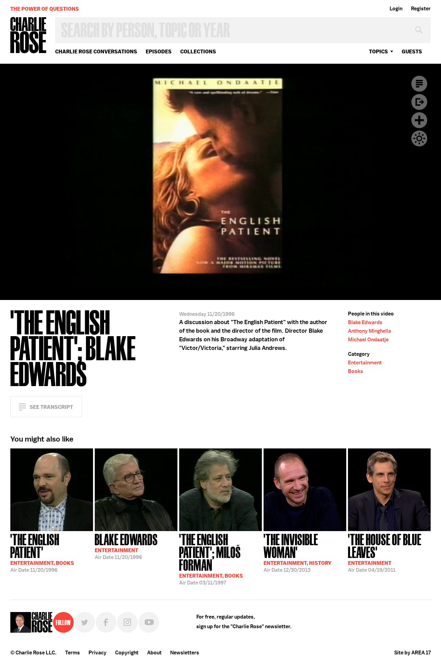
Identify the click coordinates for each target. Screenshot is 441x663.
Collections (198, 51)
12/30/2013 (297, 552)
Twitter (84, 622)
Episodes (159, 51)
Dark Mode (419, 138)
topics (378, 51)
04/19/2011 (384, 552)
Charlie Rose (28, 35)
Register (421, 8)
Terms (72, 652)
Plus (419, 120)
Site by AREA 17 (412, 652)
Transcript (419, 84)
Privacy (97, 652)
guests (412, 51)
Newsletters (184, 652)
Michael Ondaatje (368, 339)
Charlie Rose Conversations (96, 51)
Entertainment (365, 362)
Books (355, 371)
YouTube (149, 622)
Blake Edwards (365, 322)
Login (396, 8)
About (154, 652)
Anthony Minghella (369, 331)
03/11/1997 (211, 558)
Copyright (127, 652)
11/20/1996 (42, 552)
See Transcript (51, 407)
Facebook (106, 622)
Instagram (127, 622)
